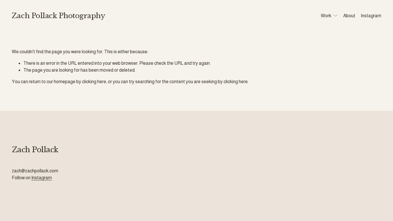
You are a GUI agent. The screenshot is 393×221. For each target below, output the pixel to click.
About (349, 15)
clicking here (94, 81)
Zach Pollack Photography (58, 16)
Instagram (371, 15)
